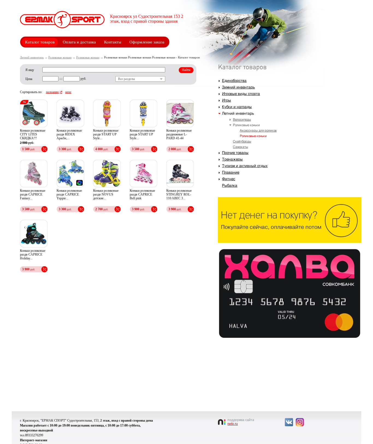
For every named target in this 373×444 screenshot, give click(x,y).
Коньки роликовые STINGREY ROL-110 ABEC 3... (179, 194)
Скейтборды (242, 141)
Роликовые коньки (60, 57)
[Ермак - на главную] (62, 19)
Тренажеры (232, 159)
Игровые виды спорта (241, 94)
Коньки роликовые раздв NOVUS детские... (106, 194)
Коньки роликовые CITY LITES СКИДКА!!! (32, 134)
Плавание (230, 172)
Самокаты (240, 147)
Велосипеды (242, 119)
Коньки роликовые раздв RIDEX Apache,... (69, 134)
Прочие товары (235, 153)
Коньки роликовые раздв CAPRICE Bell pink (142, 194)
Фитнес (228, 179)
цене (68, 92)
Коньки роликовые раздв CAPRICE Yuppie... (69, 194)
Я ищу (29, 70)
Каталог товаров (40, 42)
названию (52, 92)
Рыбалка (229, 186)
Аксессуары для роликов (258, 130)
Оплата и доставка (79, 42)
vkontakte (289, 422)
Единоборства (234, 81)
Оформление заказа (146, 42)
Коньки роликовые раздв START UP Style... (106, 134)
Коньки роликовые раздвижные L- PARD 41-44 (179, 134)
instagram (300, 422)
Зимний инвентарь (238, 87)
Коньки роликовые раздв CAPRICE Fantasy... (32, 194)
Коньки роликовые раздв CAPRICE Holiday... (32, 254)
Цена (28, 79)
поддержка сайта (240, 422)
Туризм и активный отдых (245, 166)
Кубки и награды (237, 107)
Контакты (112, 42)
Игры (226, 100)
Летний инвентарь (32, 57)
